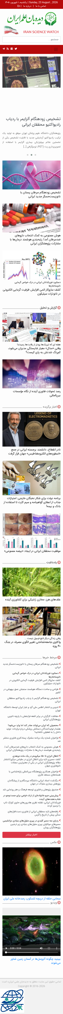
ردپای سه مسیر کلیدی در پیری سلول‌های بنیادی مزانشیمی (32, 824)
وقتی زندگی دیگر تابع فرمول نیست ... (32, 642)
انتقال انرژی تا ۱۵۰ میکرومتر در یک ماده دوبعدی (32, 761)
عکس (53, 842)
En (18, 6)
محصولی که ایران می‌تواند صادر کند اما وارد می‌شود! (33, 728)
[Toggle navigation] (55, 49)
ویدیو (53, 902)
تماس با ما (41, 6)
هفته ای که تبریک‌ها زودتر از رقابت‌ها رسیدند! (34, 349)
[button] (35, 155)
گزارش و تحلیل (48, 307)
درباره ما (27, 6)
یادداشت (52, 562)
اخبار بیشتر (31, 835)
